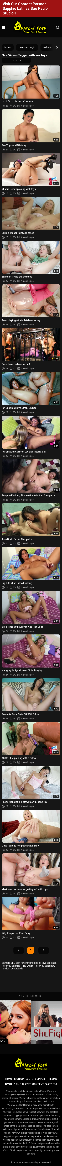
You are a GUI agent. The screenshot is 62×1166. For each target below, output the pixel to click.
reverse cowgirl (27, 47)
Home (8, 1079)
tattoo (7, 47)
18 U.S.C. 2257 (22, 1084)
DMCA (8, 1084)
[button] (53, 47)
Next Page (43, 950)
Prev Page (18, 950)
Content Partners (44, 1084)
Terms (52, 1079)
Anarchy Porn (25, 1162)
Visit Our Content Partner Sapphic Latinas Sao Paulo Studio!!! (25, 8)
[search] (57, 27)
